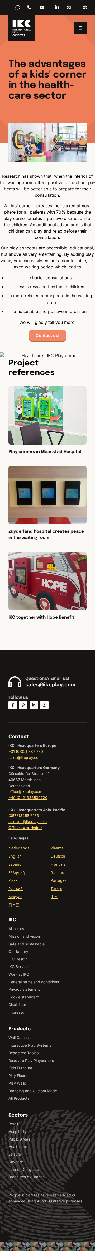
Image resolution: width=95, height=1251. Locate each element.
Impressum (17, 1012)
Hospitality (17, 1131)
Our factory (18, 951)
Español (15, 864)
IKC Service (18, 966)
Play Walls (17, 1083)
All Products (18, 1098)
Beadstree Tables (23, 1053)
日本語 (14, 904)
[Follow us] (12, 705)
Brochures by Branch (26, 1177)
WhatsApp (17, 7)
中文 (54, 896)
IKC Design (17, 959)
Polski (13, 880)
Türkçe (56, 888)
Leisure (14, 1154)
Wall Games (18, 1037)
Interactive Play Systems (29, 1045)
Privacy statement (24, 989)
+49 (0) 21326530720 (28, 797)
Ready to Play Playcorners (31, 1060)
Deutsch (58, 856)
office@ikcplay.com (25, 791)
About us (16, 928)
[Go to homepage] (21, 28)
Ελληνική (16, 872)
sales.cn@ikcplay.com (27, 821)
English (15, 856)
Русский (15, 888)
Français (58, 864)
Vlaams (57, 847)
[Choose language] (85, 7)
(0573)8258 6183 (23, 815)
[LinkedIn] (57, 7)
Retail (13, 1124)
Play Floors (17, 1075)
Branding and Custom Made (32, 1091)
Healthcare (17, 1146)
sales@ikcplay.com (42, 7)
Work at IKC (18, 974)
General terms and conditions (33, 982)
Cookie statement (23, 997)
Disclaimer (17, 1004)
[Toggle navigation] (80, 28)
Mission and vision (24, 936)
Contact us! (47, 335)
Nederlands (18, 847)
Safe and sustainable (26, 944)
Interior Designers (23, 1169)
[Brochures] (68, 7)
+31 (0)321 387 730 (25, 751)
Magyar (15, 896)
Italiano (57, 872)
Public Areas (19, 1139)
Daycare (15, 1161)
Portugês (58, 880)
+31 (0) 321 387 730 (29, 7)
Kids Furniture (20, 1068)
